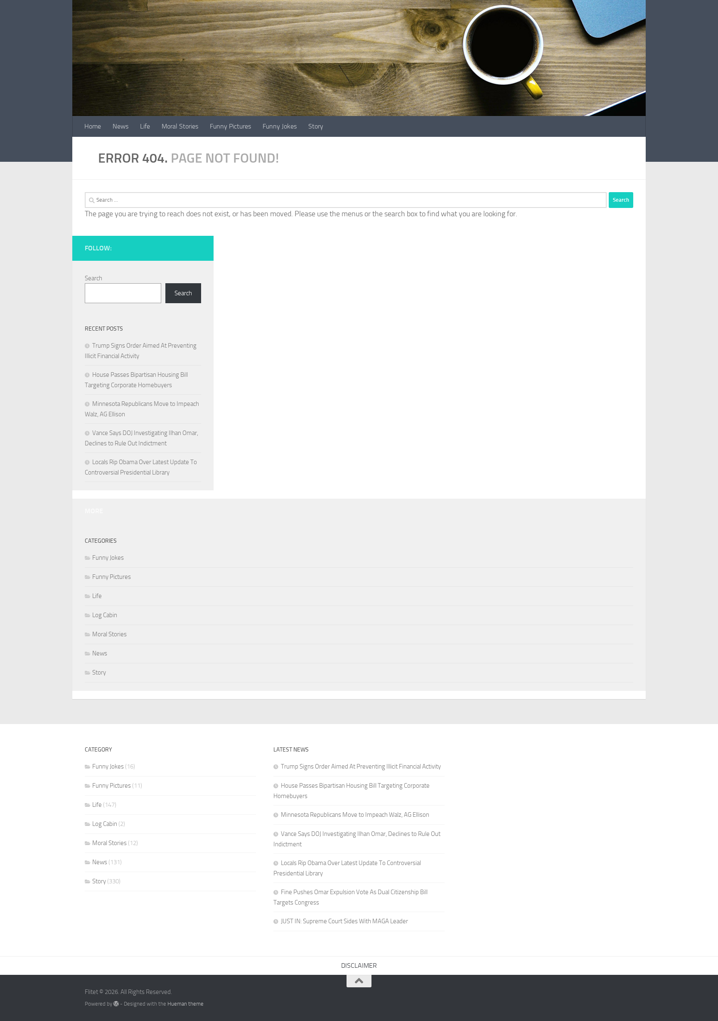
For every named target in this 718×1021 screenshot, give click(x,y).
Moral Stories (180, 126)
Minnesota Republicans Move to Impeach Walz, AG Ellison (355, 814)
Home (92, 126)
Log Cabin (104, 615)
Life (145, 126)
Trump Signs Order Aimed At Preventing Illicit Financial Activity (361, 766)
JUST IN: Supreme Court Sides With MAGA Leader (344, 921)
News (120, 126)
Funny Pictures (230, 126)
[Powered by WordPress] (116, 1003)
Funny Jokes (280, 126)
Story (315, 126)
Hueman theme (185, 1004)
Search (93, 278)
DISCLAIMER (359, 965)
